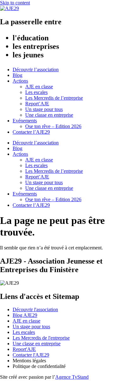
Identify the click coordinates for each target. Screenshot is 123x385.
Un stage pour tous (44, 109)
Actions (20, 81)
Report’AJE (37, 103)
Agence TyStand (72, 377)
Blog (17, 75)
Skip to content (15, 2)
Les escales (36, 92)
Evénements (25, 120)
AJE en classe (39, 86)
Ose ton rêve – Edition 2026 (53, 126)
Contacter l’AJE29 (31, 132)
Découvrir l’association (36, 69)
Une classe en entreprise (49, 115)
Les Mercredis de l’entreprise (54, 98)
